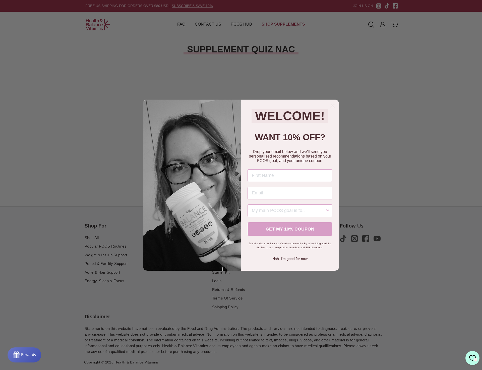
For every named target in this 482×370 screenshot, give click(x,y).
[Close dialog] (332, 106)
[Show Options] (327, 211)
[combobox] (288, 211)
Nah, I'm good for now (290, 259)
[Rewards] (24, 354)
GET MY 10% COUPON (290, 229)
